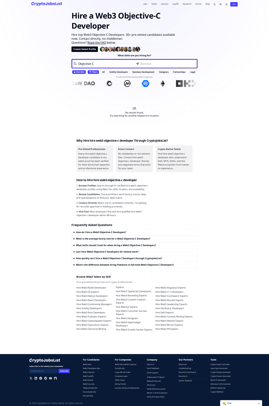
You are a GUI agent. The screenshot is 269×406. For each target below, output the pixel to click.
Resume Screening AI (187, 372)
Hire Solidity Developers (89, 308)
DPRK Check (120, 380)
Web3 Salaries (88, 372)
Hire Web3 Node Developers (91, 287)
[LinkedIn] (35, 378)
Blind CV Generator (218, 380)
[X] (30, 378)
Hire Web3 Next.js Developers (92, 295)
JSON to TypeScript (218, 388)
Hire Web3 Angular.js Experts (170, 287)
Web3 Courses (89, 384)
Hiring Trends (120, 384)
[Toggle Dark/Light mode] (215, 4)
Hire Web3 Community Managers (94, 304)
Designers (164, 72)
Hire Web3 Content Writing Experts (174, 316)
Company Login (121, 376)
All (103, 72)
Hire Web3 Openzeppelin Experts (93, 320)
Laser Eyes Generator (219, 368)
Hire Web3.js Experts (127, 306)
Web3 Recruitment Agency (125, 364)
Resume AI (183, 376)
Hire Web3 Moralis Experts (169, 300)
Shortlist (80, 72)
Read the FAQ (96, 43)
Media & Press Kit (154, 381)
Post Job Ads (120, 368)
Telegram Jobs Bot (90, 388)
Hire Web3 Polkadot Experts (91, 316)
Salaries (164, 4)
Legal (192, 72)
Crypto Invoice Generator (221, 376)
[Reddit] (45, 378)
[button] (241, 403)
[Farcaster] (55, 378)
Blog (208, 4)
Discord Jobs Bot (89, 392)
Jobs (145, 4)
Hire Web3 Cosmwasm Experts (171, 295)
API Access (151, 385)
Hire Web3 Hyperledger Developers (128, 324)
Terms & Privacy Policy (155, 397)
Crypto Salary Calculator (220, 364)
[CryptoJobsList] (46, 3)
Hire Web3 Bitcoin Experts (169, 324)
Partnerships (179, 72)
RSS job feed (88, 396)
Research (187, 4)
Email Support (152, 372)
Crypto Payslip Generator (221, 372)
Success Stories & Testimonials (127, 388)
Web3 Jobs (87, 364)
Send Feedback (153, 368)
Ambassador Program (155, 377)
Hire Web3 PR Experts (166, 328)
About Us (150, 364)
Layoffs (175, 4)
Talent (154, 4)
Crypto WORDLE (217, 392)
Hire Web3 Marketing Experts (131, 295)
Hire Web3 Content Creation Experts (131, 301)
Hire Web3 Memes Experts (169, 320)
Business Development (144, 72)
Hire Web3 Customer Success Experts (131, 312)
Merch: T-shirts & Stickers (157, 393)
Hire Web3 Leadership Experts (171, 304)
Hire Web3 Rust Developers (90, 312)
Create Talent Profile (84, 49)
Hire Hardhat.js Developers (169, 308)
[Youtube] (50, 378)
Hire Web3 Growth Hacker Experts (134, 329)
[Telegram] (40, 378)
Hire (234, 4)
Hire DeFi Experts (164, 312)
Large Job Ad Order (122, 372)
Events (198, 4)
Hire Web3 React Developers (91, 300)
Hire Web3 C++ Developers (169, 291)
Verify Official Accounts (156, 389)
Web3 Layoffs (88, 376)
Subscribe (64, 371)
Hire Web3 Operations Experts (92, 324)
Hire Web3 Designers (127, 318)
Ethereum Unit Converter (221, 384)
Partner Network (185, 380)
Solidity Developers (118, 72)
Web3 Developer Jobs (91, 368)
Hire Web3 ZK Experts (87, 291)
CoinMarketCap (185, 368)
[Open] (259, 403)
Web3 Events (88, 380)
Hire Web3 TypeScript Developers (133, 291)
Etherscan (183, 364)
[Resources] (220, 4)
